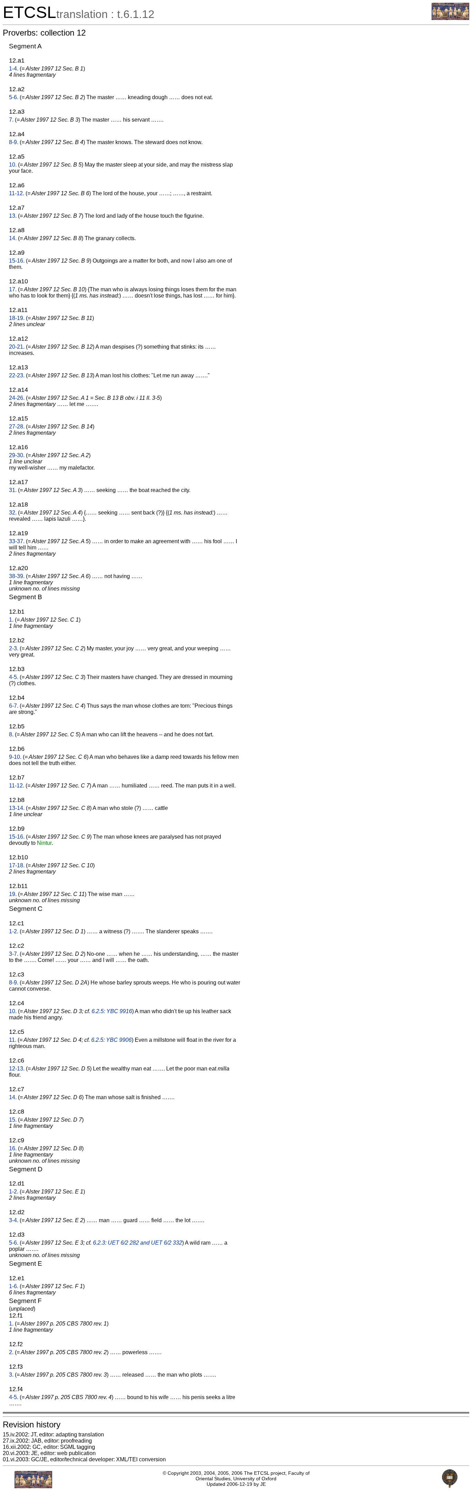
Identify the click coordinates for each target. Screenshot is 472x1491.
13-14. (17, 808)
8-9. (13, 142)
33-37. (17, 541)
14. (13, 238)
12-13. (17, 1069)
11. (12, 1040)
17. (13, 289)
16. (13, 1148)
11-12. (16, 193)
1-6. (13, 1286)
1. (11, 620)
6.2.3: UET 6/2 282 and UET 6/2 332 (137, 1243)
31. (13, 490)
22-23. (17, 375)
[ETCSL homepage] (450, 18)
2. (11, 1352)
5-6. (13, 97)
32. (13, 513)
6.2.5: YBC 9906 (111, 1040)
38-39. (17, 576)
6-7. (13, 706)
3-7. (13, 954)
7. (11, 120)
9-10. (15, 757)
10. (13, 165)
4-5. (13, 677)
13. (13, 216)
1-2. (13, 931)
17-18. (17, 865)
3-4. (13, 1220)
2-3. (13, 648)
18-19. (17, 318)
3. (11, 1375)
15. (13, 1120)
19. (13, 894)
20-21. (17, 347)
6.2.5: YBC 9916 (112, 1011)
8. (11, 734)
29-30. (17, 455)
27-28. (17, 427)
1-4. (13, 69)
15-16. (17, 261)
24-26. (17, 398)
